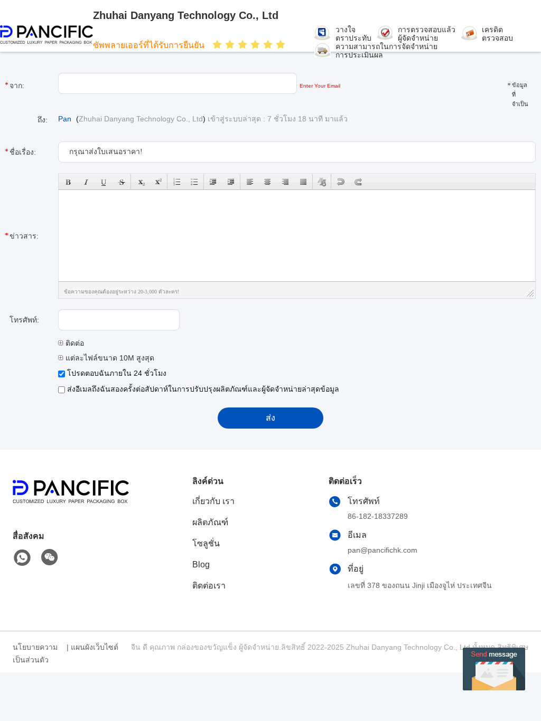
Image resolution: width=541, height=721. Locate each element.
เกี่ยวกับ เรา (213, 501)
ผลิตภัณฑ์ (210, 522)
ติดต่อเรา (209, 585)
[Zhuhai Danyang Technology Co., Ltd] (46, 34)
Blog (201, 564)
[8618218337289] (22, 558)
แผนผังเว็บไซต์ (94, 647)
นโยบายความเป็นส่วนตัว (35, 653)
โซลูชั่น (206, 543)
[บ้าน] (71, 504)
